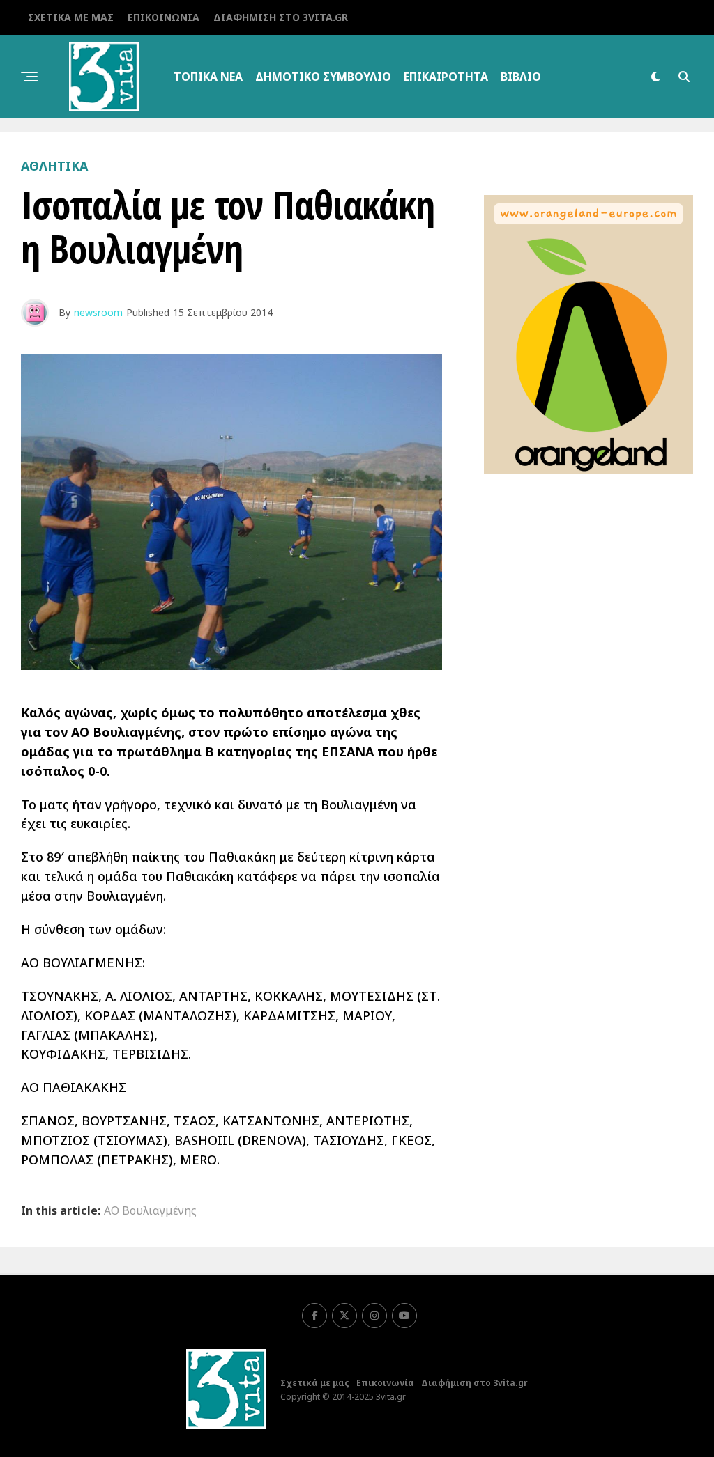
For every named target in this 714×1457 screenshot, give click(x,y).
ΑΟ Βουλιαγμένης (150, 1210)
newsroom (98, 312)
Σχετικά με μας (71, 17)
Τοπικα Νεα (208, 76)
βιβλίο (521, 76)
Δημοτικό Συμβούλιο (323, 76)
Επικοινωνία (163, 17)
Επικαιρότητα (446, 76)
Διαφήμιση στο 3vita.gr (280, 17)
